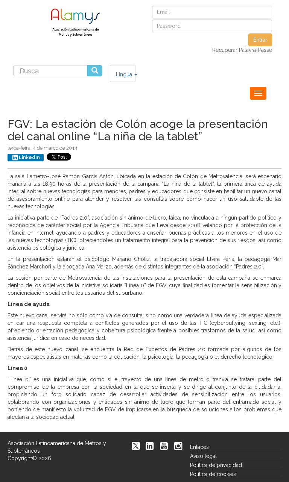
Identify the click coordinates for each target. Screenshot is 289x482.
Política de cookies (213, 474)
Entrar (260, 40)
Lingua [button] (125, 74)
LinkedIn (29, 157)
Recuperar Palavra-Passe (242, 50)
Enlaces (199, 447)
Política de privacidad (216, 465)
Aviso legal (203, 456)
